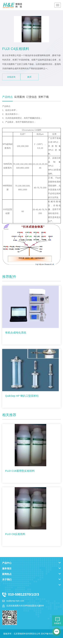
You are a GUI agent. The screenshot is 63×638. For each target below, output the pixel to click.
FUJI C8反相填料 (15, 534)
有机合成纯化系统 (15, 332)
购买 (29, 77)
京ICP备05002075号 (50, 633)
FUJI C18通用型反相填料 (20, 470)
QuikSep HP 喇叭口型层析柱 (22, 395)
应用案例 (19, 96)
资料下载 (43, 96)
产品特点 (7, 96)
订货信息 (31, 96)
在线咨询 (11, 77)
